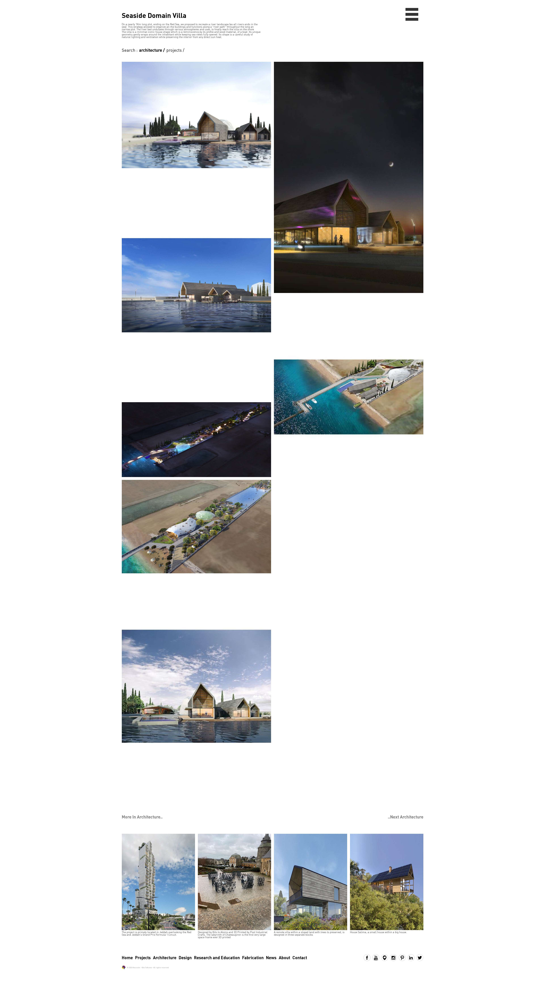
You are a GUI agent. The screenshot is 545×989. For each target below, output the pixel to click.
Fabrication (253, 957)
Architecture (164, 957)
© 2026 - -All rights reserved (148, 967)
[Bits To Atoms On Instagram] (394, 957)
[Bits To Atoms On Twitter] (419, 957)
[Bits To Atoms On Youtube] (376, 957)
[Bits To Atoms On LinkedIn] (411, 957)
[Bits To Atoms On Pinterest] (403, 957)
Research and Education (217, 957)
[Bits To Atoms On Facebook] (367, 957)
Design (185, 957)
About (284, 957)
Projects (143, 957)
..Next (405, 817)
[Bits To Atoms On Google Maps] (385, 957)
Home (127, 957)
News (271, 957)
